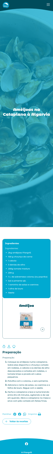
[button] (47, 4)
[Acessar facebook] (26, 443)
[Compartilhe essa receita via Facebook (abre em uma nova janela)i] (19, 414)
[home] (6, 4)
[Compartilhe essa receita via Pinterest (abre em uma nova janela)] (14, 414)
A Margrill (26, 452)
